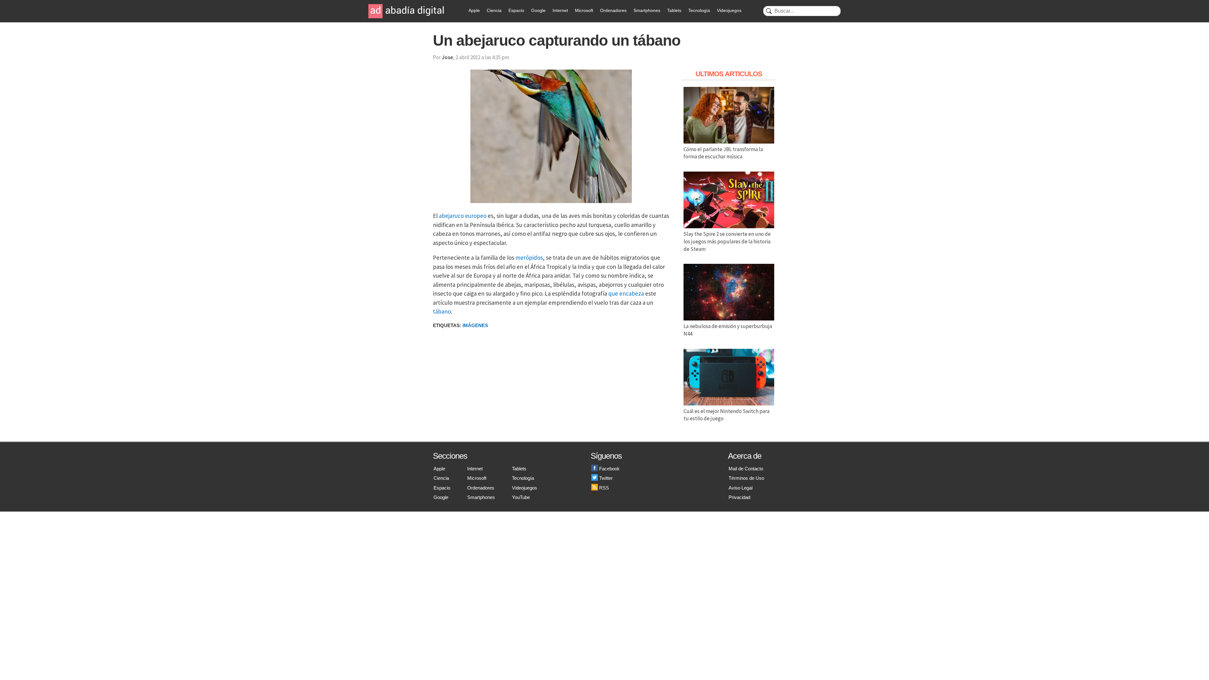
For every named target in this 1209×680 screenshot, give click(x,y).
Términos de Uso (746, 478)
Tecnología (699, 10)
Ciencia (494, 10)
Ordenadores (613, 10)
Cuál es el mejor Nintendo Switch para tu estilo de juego (726, 415)
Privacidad (739, 497)
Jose (447, 57)
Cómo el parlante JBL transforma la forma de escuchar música (723, 153)
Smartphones (646, 10)
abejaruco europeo (462, 215)
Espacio (516, 10)
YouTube (521, 497)
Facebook (609, 468)
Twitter (606, 478)
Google (538, 10)
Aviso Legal (740, 487)
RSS (604, 487)
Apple (474, 10)
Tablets (674, 10)
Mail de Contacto (746, 468)
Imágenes (475, 325)
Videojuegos (729, 10)
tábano (442, 311)
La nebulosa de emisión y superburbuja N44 (728, 330)
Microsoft (584, 10)
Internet (560, 10)
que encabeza (626, 293)
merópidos (529, 257)
